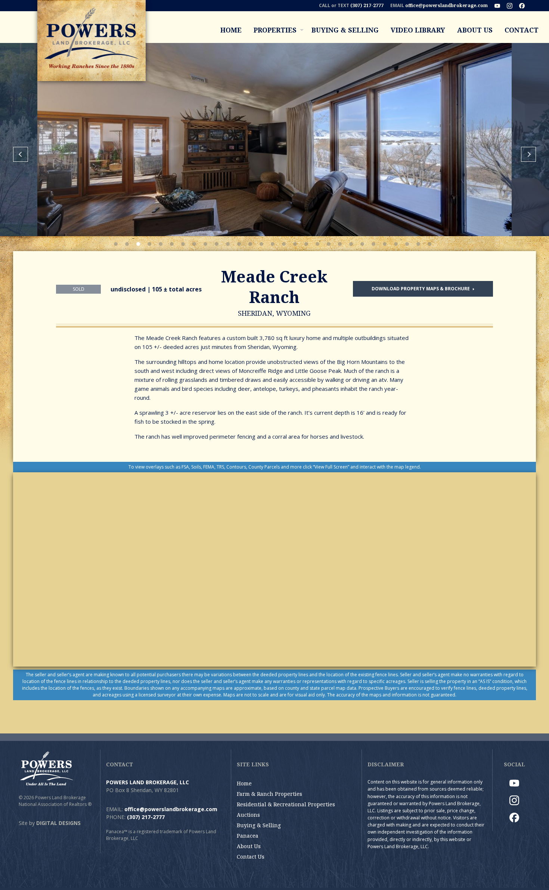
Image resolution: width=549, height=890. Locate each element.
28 (418, 244)
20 (329, 244)
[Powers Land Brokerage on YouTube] (500, 5)
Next (528, 154)
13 (250, 244)
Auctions (248, 814)
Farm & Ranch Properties (269, 793)
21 (340, 244)
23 (362, 244)
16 (284, 244)
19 (317, 244)
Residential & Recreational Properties (286, 804)
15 (272, 244)
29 (429, 244)
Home (231, 29)
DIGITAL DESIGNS (58, 822)
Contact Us (250, 856)
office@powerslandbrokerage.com (446, 5)
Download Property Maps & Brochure (421, 288)
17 (295, 244)
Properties (275, 29)
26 (396, 244)
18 (306, 244)
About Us (475, 29)
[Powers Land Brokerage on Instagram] (512, 5)
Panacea (247, 835)
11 (228, 244)
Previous (20, 154)
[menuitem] (231, 29)
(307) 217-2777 (367, 5)
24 (373, 244)
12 (239, 244)
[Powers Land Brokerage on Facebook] (524, 5)
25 (385, 244)
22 (351, 244)
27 (407, 244)
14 (261, 244)
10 (216, 244)
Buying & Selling (345, 29)
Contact (522, 29)
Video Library (418, 29)
